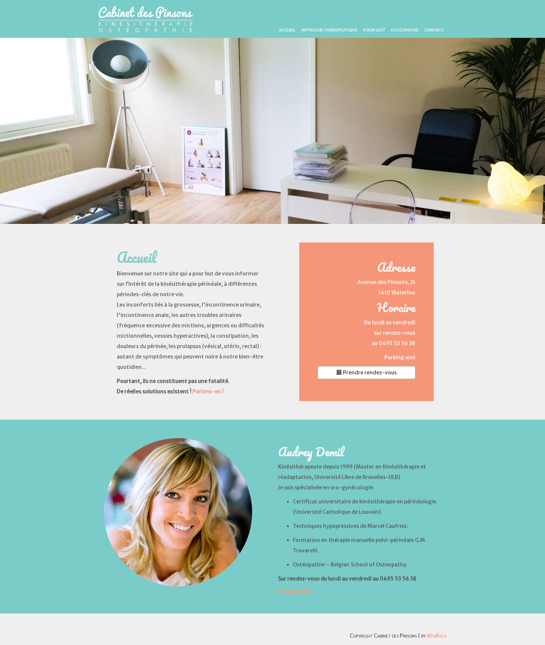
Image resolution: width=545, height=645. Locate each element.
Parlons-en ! (208, 391)
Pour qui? (374, 30)
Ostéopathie (405, 30)
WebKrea (437, 635)
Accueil (287, 30)
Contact (434, 30)
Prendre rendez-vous (369, 372)
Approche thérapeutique (329, 30)
